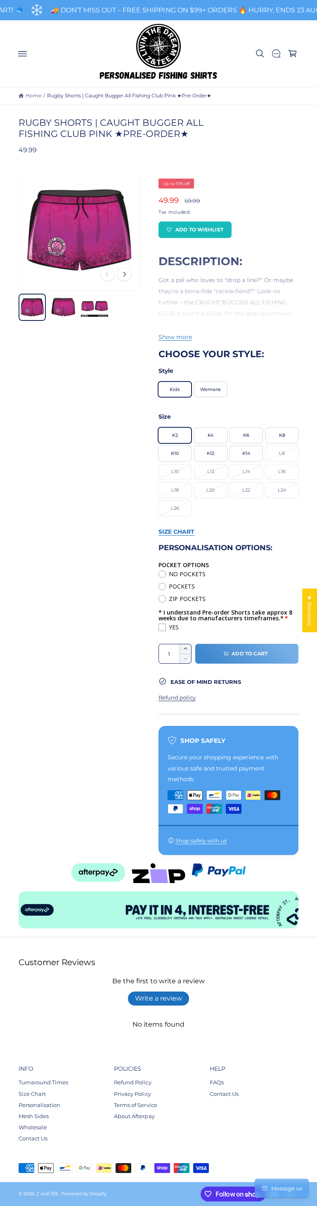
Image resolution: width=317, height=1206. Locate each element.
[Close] (251, 550)
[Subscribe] (238, 648)
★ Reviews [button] (309, 610)
